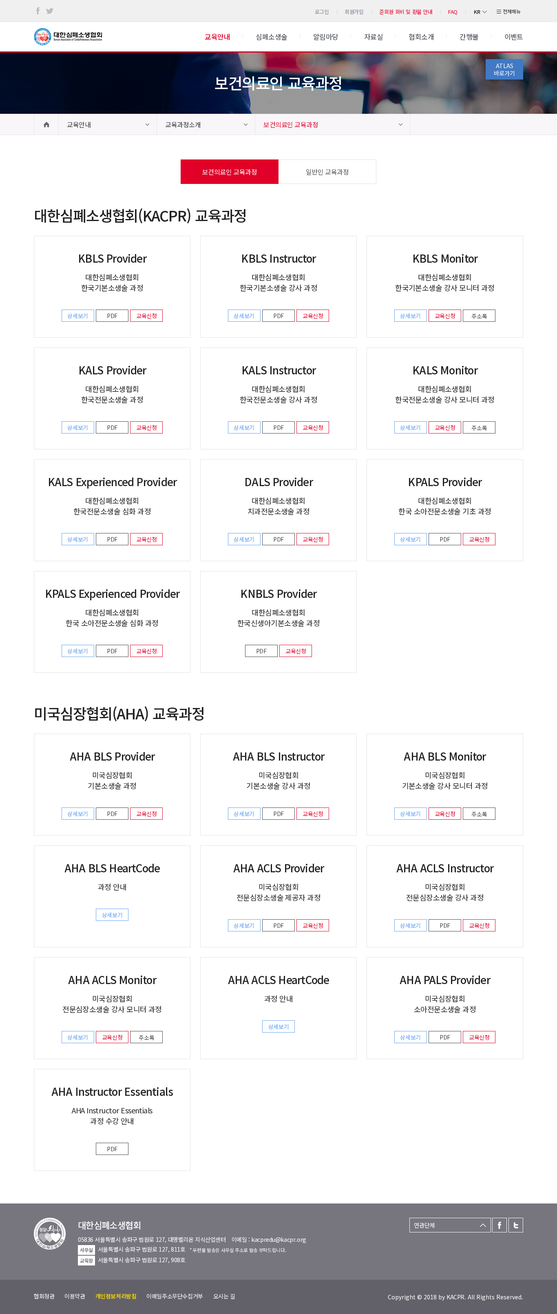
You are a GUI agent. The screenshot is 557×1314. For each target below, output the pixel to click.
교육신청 (146, 316)
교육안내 (79, 124)
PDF (112, 316)
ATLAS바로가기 (504, 69)
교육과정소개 (183, 124)
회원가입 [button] (354, 11)
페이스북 (38, 11)
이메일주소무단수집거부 (174, 1296)
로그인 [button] (322, 11)
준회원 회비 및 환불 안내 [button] (406, 11)
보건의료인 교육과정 (290, 124)
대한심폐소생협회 (68, 36)
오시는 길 (224, 1296)
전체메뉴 (512, 11)
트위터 (50, 11)
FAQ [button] (453, 11)
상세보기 (77, 316)
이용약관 (74, 1296)
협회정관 (44, 1296)
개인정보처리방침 (116, 1296)
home (46, 124)
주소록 (479, 316)
